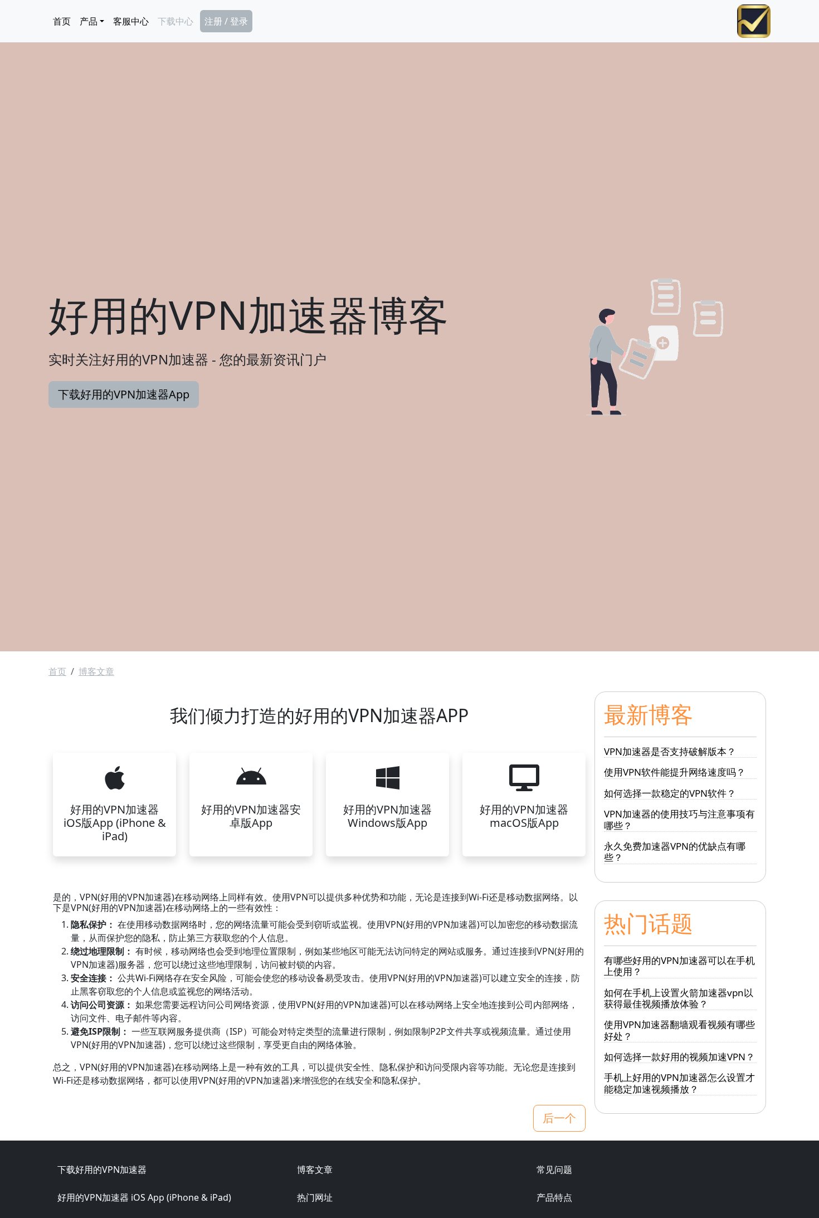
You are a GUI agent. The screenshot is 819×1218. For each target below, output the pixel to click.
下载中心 (175, 21)
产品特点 (554, 1197)
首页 (62, 21)
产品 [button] (89, 21)
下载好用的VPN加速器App (123, 394)
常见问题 (554, 1169)
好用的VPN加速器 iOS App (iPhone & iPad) (144, 1197)
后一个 (559, 1118)
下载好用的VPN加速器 (102, 1169)
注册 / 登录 (226, 21)
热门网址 (315, 1197)
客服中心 (131, 21)
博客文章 (96, 671)
